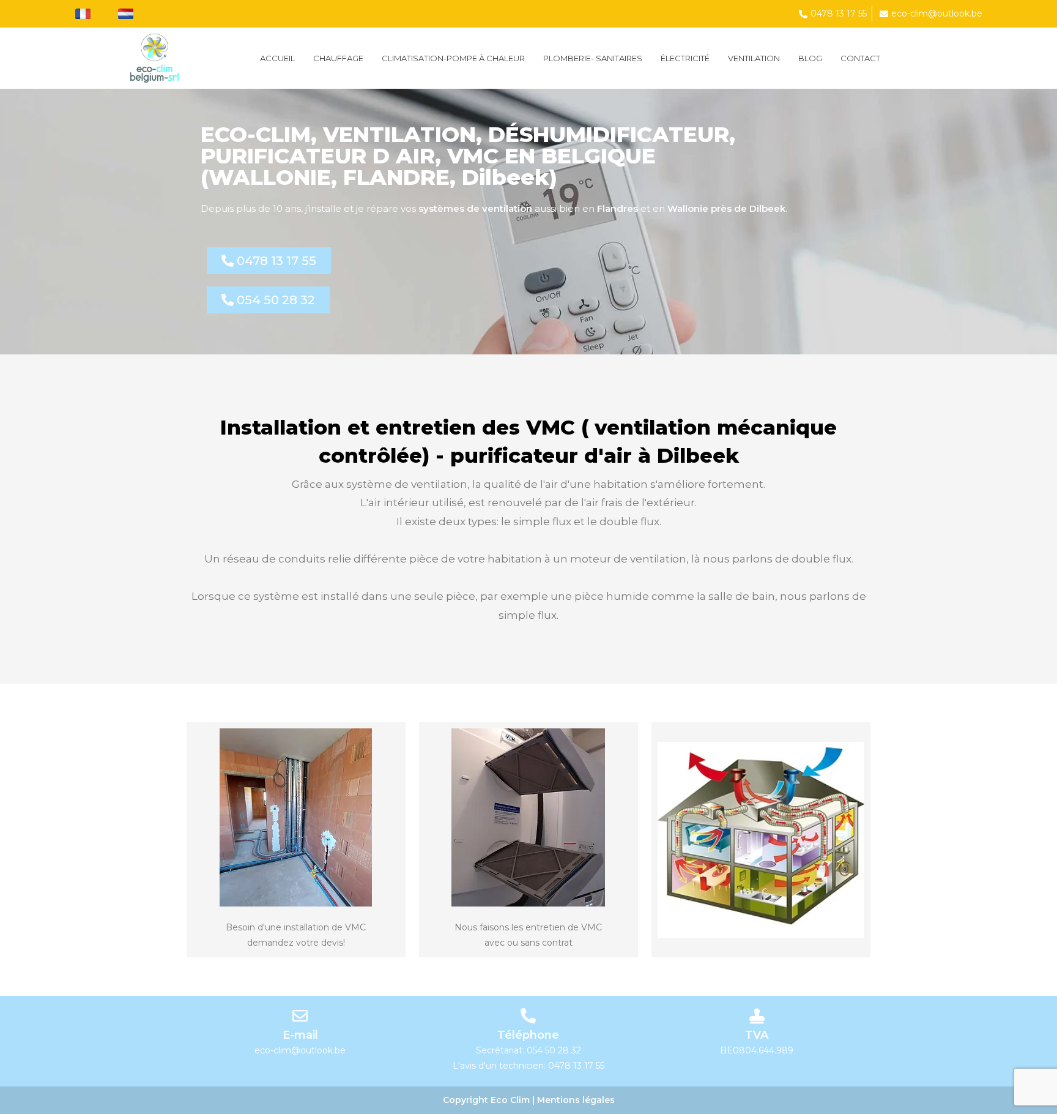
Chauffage (338, 58)
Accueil (277, 58)
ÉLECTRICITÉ (685, 58)
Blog (810, 58)
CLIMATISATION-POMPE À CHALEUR (453, 58)
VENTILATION (754, 58)
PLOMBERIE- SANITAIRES (592, 58)
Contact (860, 58)
